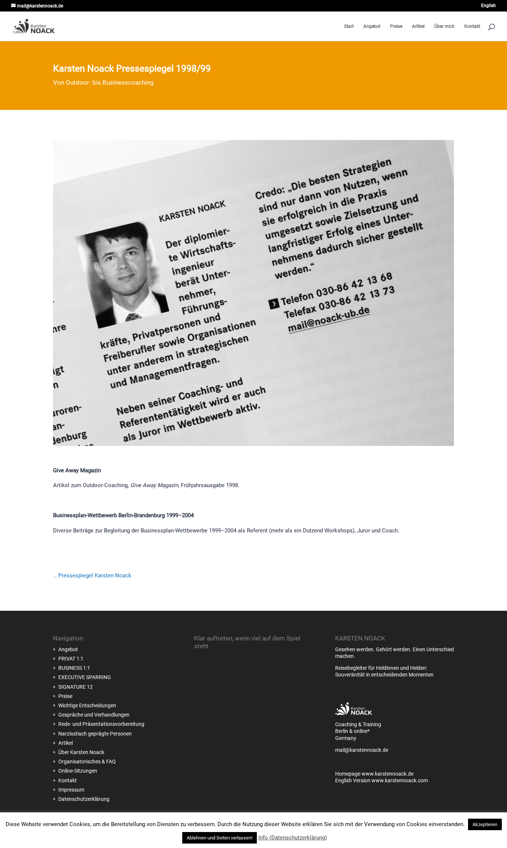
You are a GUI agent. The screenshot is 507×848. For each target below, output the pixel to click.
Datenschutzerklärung (83, 799)
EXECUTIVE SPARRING (84, 677)
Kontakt (472, 26)
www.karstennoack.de (387, 774)
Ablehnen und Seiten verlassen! (219, 838)
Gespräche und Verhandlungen (94, 715)
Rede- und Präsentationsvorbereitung (101, 724)
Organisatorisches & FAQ (87, 761)
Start (349, 26)
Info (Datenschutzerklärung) (292, 837)
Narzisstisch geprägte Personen (95, 734)
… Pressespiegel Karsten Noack (92, 575)
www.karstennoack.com (400, 780)
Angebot (371, 26)
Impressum (71, 790)
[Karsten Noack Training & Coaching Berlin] (353, 718)
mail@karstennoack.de (361, 750)
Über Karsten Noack (81, 752)
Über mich (444, 26)
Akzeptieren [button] (484, 824)
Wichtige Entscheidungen (87, 705)
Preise (396, 26)
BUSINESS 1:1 (74, 668)
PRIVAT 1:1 (71, 659)
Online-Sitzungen (77, 771)
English (488, 5)
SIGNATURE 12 (75, 687)
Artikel (418, 26)
